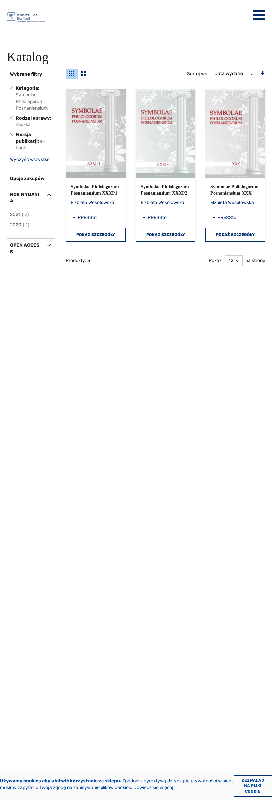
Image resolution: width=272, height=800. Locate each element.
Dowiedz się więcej (153, 787)
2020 (20, 225)
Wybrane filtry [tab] (26, 74)
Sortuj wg (197, 73)
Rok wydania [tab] (24, 198)
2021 (20, 214)
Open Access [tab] (24, 248)
